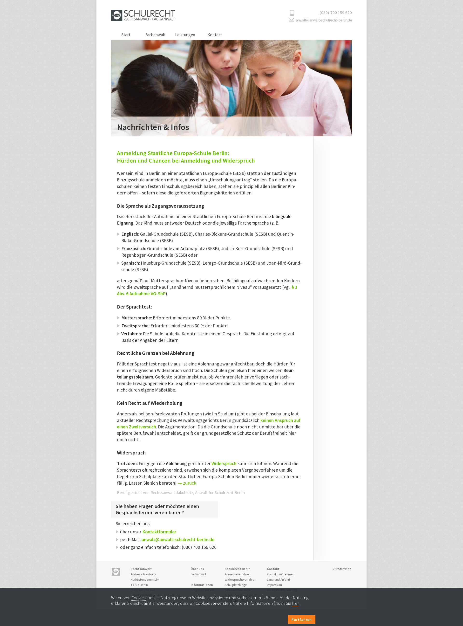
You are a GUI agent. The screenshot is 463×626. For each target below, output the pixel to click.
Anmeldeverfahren (238, 574)
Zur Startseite (342, 569)
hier (295, 603)
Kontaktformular (159, 532)
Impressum (274, 585)
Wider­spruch (223, 463)
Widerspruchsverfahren (240, 580)
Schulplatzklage (236, 585)
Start (125, 34)
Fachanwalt (155, 34)
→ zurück (186, 483)
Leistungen (185, 34)
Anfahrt (278, 580)
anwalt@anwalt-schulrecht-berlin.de (324, 20)
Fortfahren (302, 619)
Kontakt (214, 34)
